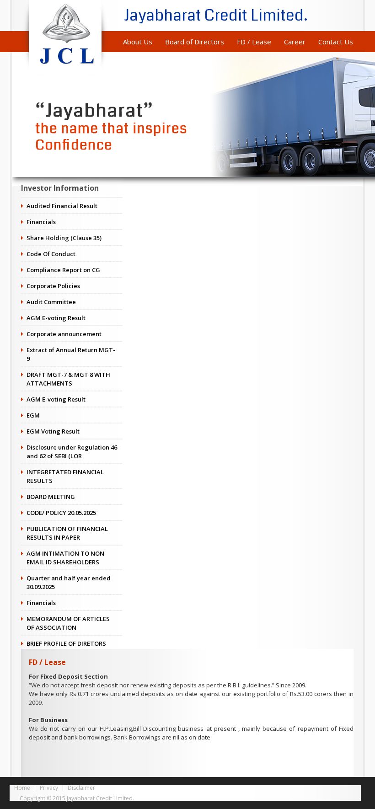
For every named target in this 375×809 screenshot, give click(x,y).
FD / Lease (254, 41)
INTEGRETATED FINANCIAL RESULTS (65, 476)
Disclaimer (81, 788)
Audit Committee (51, 302)
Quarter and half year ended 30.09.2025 (69, 582)
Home (22, 788)
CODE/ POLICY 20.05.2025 (61, 513)
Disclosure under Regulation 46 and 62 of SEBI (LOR (72, 451)
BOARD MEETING (51, 497)
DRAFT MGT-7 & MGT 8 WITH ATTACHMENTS (68, 378)
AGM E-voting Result (56, 318)
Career (294, 41)
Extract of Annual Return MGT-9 (71, 354)
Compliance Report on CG (63, 270)
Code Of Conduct (51, 254)
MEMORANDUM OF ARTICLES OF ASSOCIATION (68, 623)
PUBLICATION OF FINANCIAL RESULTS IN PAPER (67, 533)
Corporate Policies (53, 286)
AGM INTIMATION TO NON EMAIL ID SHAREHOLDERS (65, 557)
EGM (33, 415)
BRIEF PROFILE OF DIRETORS (66, 643)
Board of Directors (194, 41)
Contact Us (335, 41)
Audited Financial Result (62, 206)
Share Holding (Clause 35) (64, 238)
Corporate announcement (64, 334)
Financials (41, 222)
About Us (137, 41)
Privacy (49, 788)
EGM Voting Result (53, 431)
